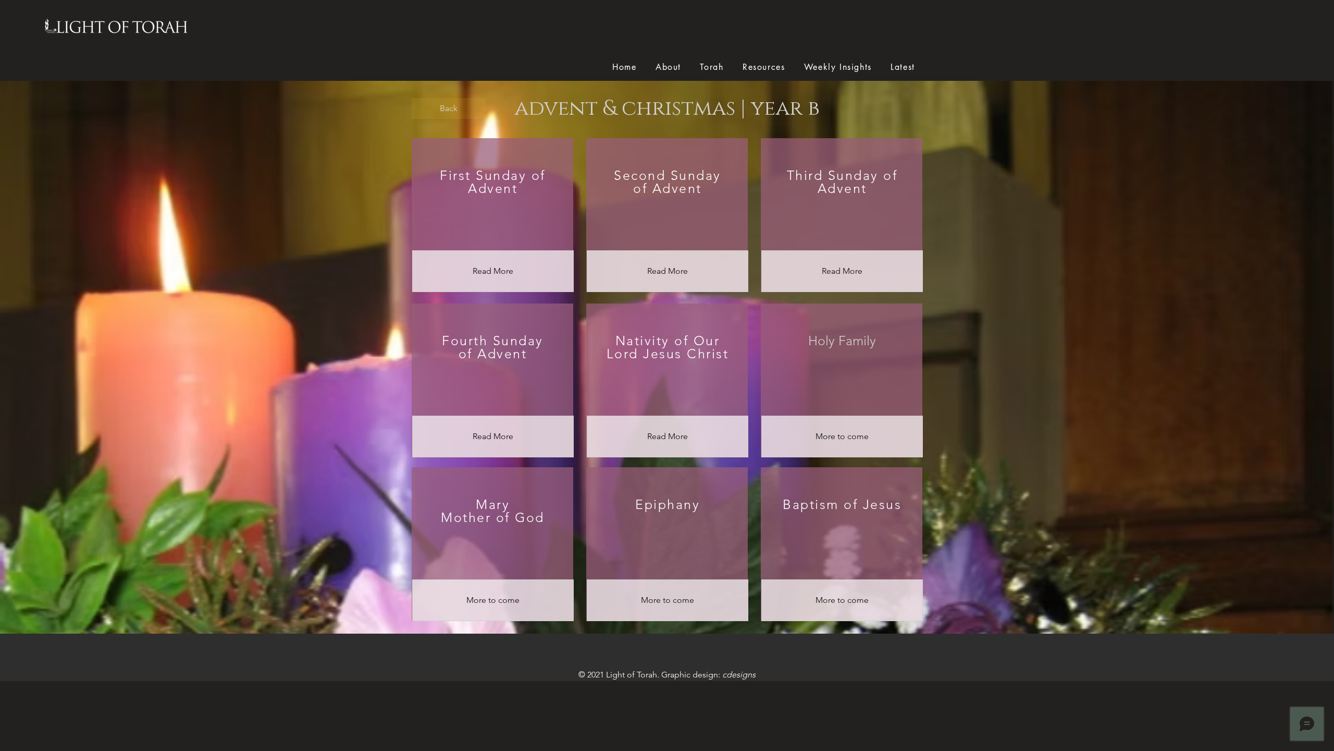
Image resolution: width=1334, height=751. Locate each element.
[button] (842, 436)
